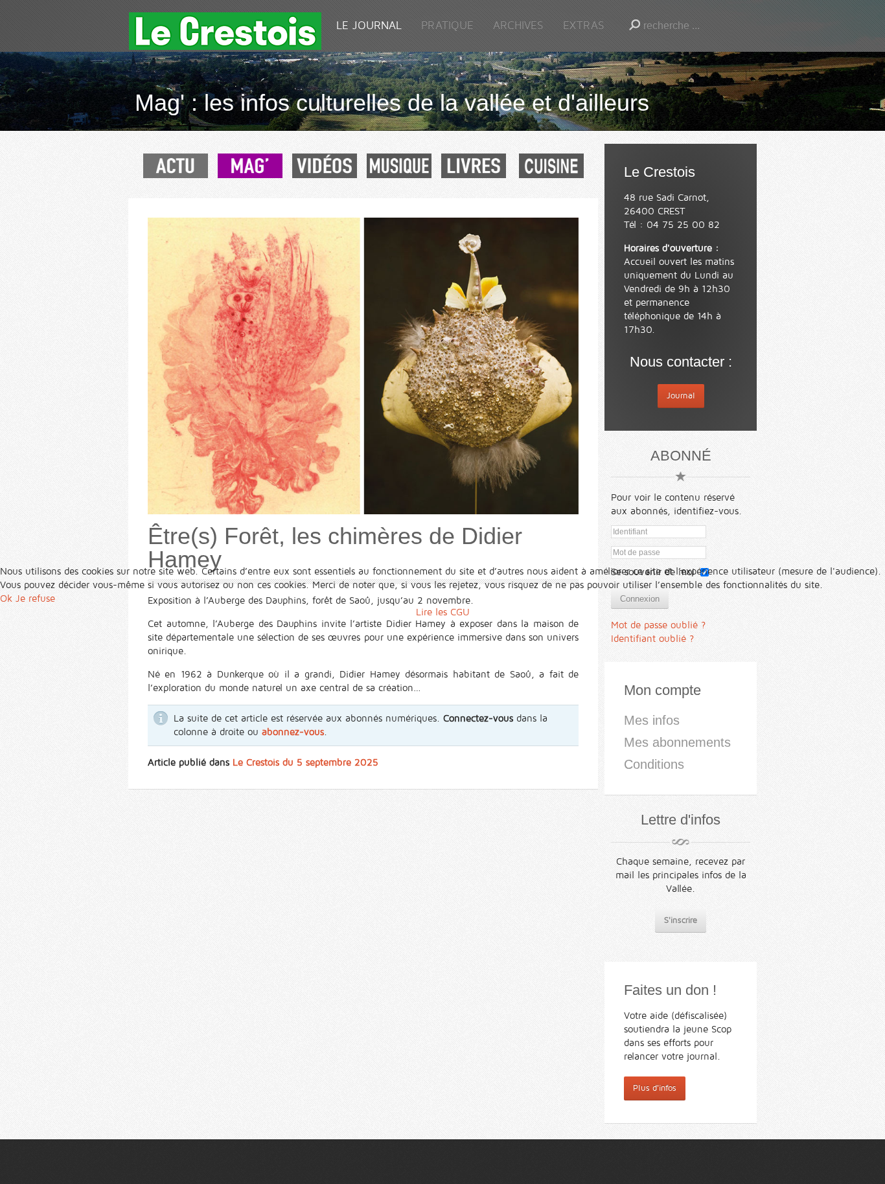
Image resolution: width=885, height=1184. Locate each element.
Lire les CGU (443, 612)
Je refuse (35, 598)
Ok (6, 598)
